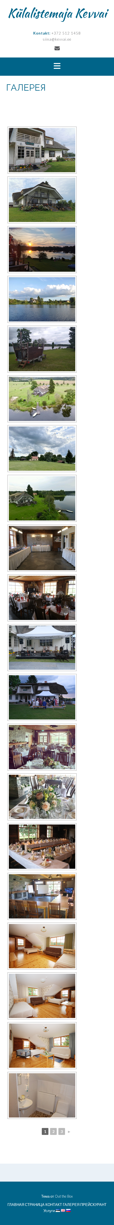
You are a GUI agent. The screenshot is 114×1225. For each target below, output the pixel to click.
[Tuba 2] (42, 946)
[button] (57, 66)
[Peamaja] (42, 498)
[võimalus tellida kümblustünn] (42, 349)
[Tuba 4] (42, 1046)
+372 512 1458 (66, 33)
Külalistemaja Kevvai (57, 13)
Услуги (49, 1211)
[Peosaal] (42, 598)
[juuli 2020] (42, 150)
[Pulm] (42, 747)
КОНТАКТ (53, 1204)
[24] (42, 697)
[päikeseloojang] (42, 249)
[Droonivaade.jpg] (42, 399)
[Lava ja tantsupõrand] (42, 647)
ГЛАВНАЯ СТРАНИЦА (26, 1204)
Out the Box (64, 1196)
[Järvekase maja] (42, 448)
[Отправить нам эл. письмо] (57, 48)
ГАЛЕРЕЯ (71, 1204)
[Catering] (42, 548)
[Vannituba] (42, 1095)
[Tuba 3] (42, 996)
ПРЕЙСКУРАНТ (93, 1204)
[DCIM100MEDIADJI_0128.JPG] (42, 299)
